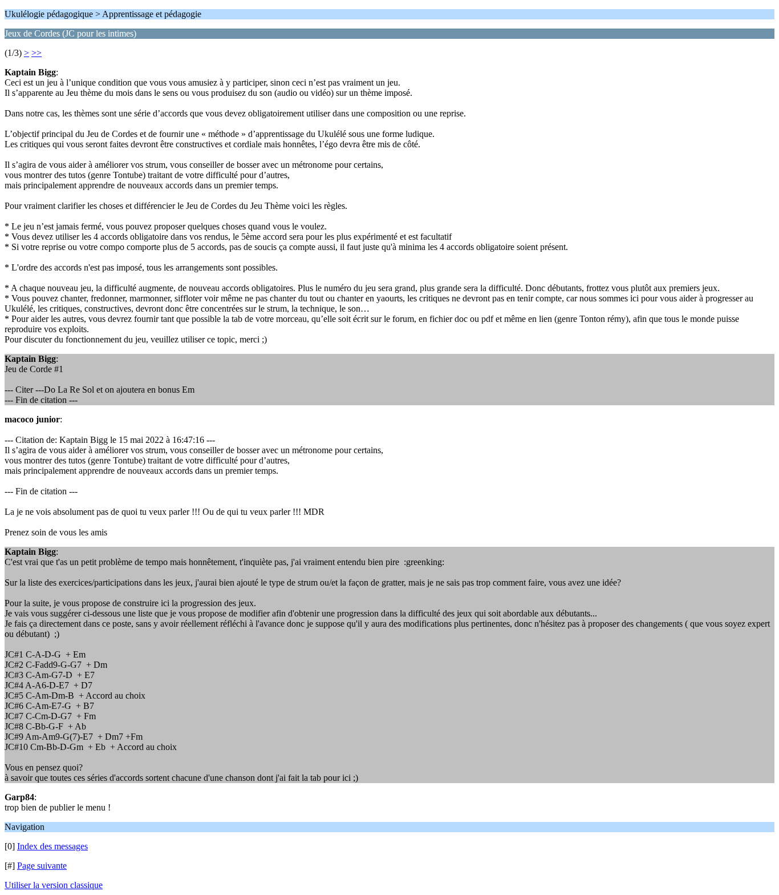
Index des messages (52, 846)
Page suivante (42, 865)
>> (36, 53)
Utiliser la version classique (54, 885)
